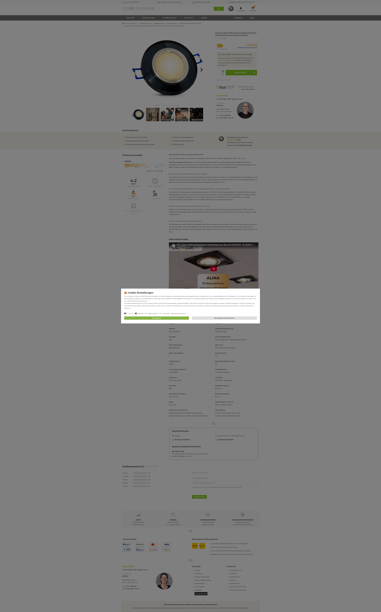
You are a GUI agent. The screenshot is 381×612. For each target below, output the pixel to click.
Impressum (191, 306)
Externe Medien (153, 313)
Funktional (166, 313)
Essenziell (130, 313)
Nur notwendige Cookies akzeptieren (224, 318)
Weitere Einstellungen (178, 313)
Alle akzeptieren (156, 318)
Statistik (140, 313)
